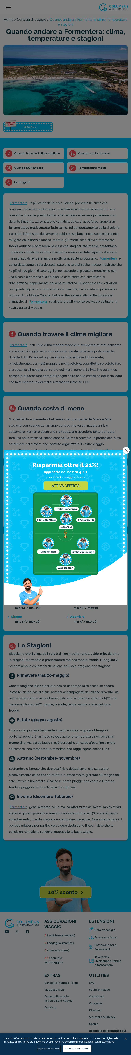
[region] (65, 1044)
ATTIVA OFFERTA (65, 486)
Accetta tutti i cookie (77, 1048)
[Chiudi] (125, 1039)
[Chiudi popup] (126, 450)
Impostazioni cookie (49, 1048)
